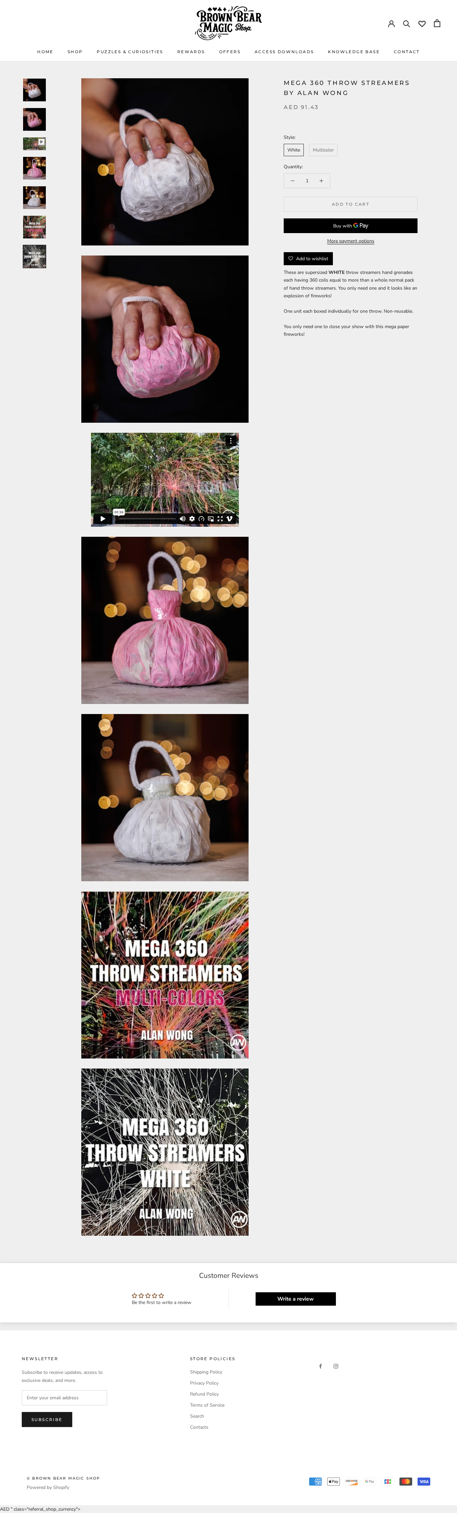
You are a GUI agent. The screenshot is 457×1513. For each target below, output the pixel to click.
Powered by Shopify (48, 1487)
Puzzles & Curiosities (130, 51)
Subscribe (47, 1419)
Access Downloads (284, 51)
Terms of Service (207, 1405)
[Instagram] (336, 1366)
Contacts (199, 1427)
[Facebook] (320, 1366)
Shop (75, 51)
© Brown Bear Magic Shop (63, 1478)
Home (45, 51)
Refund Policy (204, 1394)
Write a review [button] (295, 1299)
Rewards (191, 51)
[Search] (406, 23)
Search (197, 1416)
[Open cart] (437, 23)
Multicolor (323, 150)
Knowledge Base (354, 51)
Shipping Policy (206, 1372)
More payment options (350, 241)
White (293, 150)
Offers (230, 51)
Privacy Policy (204, 1383)
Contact (407, 51)
